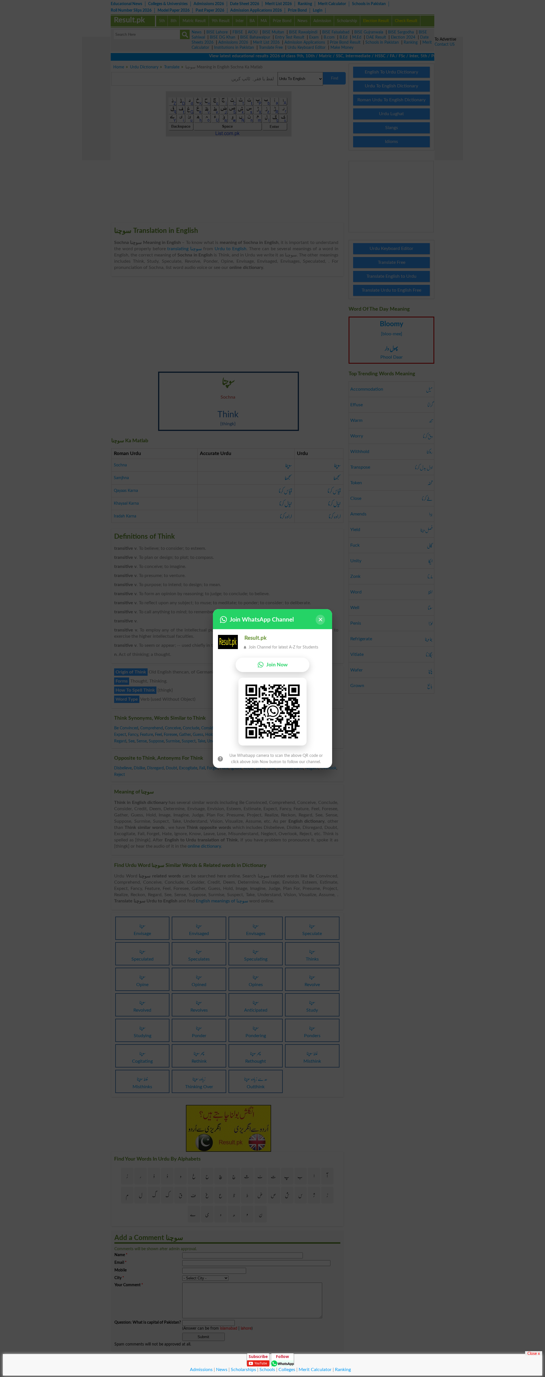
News (221, 1369)
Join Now (277, 664)
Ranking (343, 1369)
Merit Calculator (315, 1369)
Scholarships (243, 1369)
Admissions (201, 1369)
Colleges (286, 1369)
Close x (533, 1353)
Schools (267, 1369)
